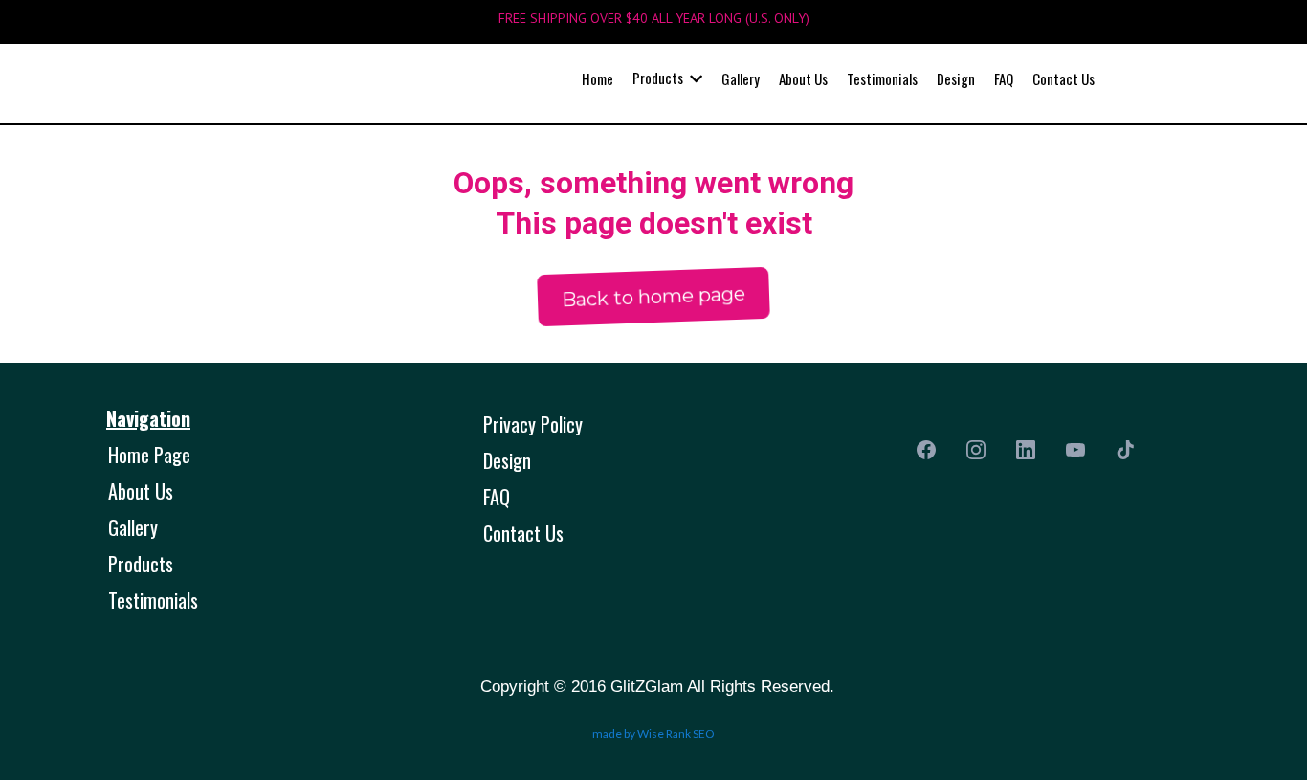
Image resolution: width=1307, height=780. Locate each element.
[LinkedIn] (1026, 450)
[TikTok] (1125, 450)
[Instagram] (976, 450)
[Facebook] (926, 450)
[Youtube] (1075, 450)
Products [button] (659, 77)
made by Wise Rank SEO (653, 733)
